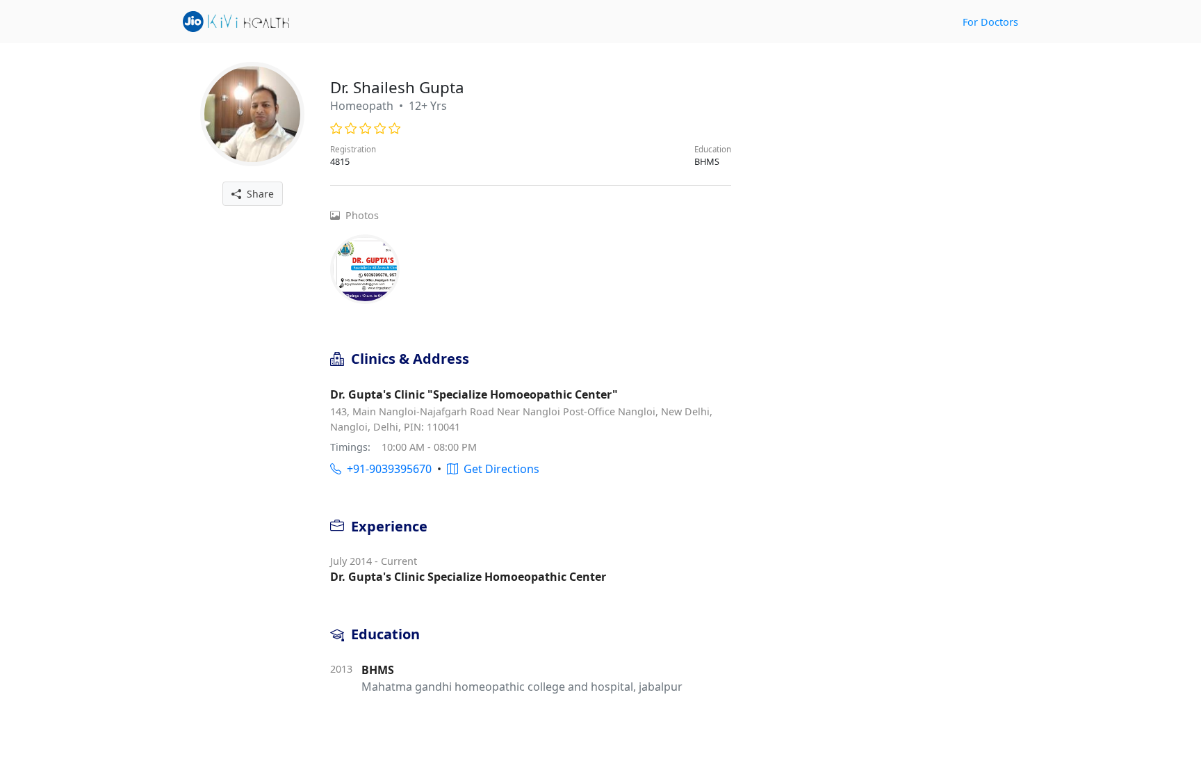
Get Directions (498, 468)
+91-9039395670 (386, 468)
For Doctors (990, 22)
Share (257, 193)
